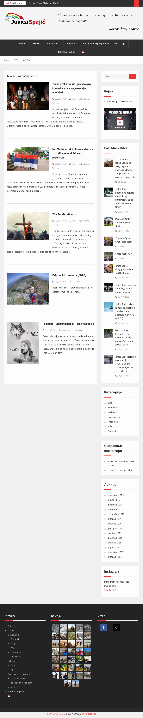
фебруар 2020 (115, 528)
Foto (12, 665)
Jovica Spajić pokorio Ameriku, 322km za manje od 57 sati (125, 289)
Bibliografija (53, 43)
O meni (36, 43)
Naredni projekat (66, 52)
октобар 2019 (114, 533)
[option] (53, 3)
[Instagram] (116, 627)
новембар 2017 (116, 552)
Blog (64, 330)
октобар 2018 (114, 542)
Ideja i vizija (119, 43)
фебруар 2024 (115, 504)
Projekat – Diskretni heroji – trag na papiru (68, 323)
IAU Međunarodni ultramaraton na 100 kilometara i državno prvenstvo (72, 153)
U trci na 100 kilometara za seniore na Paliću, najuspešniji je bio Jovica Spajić (124, 337)
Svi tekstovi (16, 656)
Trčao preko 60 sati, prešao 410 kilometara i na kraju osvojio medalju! (71, 88)
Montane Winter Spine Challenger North (123, 222)
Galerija (71, 43)
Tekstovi (55, 103)
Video (13, 669)
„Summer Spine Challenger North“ (43, 3)
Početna (22, 43)
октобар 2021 (114, 518)
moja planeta (89, 713)
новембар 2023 (115, 509)
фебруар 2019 (115, 537)
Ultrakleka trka (17, 678)
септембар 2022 (116, 514)
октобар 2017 (114, 556)
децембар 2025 (116, 495)
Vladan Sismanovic (116, 461)
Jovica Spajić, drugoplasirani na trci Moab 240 (124, 269)
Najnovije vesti (114, 417)
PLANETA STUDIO (56, 713)
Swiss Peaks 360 (123, 253)
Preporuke (113, 421)
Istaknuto (76, 99)
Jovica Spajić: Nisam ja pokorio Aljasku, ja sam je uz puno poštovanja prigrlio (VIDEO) (125, 311)
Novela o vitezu (126, 470)
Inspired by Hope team (21, 682)
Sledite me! (110, 589)
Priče (110, 426)
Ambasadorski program (94, 43)
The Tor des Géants (64, 214)
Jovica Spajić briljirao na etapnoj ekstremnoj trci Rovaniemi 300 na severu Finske (125, 363)
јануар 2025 (114, 499)
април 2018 (114, 547)
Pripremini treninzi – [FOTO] (69, 275)
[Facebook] (103, 627)
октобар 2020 (114, 523)
